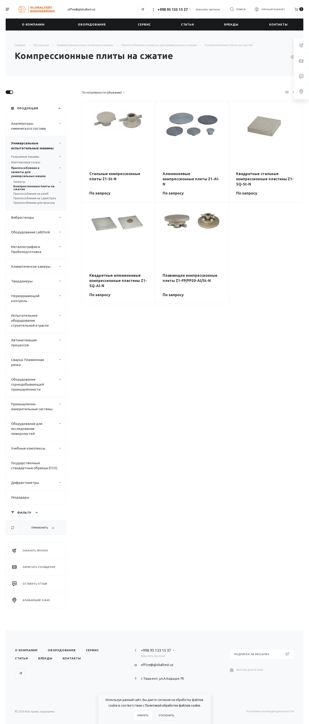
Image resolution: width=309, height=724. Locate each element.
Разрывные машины (25, 156)
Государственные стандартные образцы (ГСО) (34, 465)
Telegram (142, 9)
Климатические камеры (30, 266)
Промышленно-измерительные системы (31, 406)
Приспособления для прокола (34, 202)
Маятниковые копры (25, 162)
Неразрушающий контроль (25, 298)
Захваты (19, 181)
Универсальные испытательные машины (32, 145)
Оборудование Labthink (30, 232)
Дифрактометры (25, 483)
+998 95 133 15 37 (172, 9)
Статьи (21, 658)
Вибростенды (22, 217)
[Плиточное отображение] (287, 92)
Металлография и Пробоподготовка (26, 249)
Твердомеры (22, 281)
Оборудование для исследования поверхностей (26, 429)
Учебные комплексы (28, 448)
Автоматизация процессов (24, 342)
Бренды (45, 658)
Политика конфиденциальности (270, 711)
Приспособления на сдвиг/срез (34, 198)
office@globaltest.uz (81, 9)
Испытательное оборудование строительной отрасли (30, 320)
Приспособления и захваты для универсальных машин (28, 172)
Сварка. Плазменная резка (27, 362)
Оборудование (62, 650)
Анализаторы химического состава (28, 126)
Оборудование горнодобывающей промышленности (27, 384)
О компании (26, 650)
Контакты (72, 658)
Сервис (92, 650)
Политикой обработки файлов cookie (172, 705)
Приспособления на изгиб (31, 193)
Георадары (20, 497)
